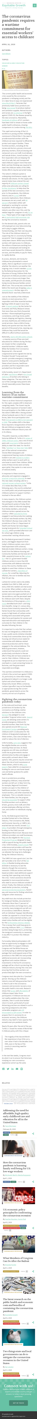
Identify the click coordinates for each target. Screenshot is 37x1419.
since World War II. (9, 103)
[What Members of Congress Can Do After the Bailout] (18, 1244)
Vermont (5, 715)
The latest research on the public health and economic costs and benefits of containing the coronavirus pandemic (18, 1305)
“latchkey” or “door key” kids (17, 448)
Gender (5, 66)
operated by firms (20, 513)
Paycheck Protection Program (16, 838)
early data (17, 743)
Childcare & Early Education (13, 63)
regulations (13, 374)
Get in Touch (18, 1403)
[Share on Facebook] (3, 1068)
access (13, 991)
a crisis (16, 195)
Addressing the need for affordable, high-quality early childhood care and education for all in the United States (16, 1116)
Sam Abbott (6, 54)
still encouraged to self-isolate (13, 1011)
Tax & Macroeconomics (11, 1228)
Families (6, 1132)
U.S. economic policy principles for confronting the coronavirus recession (17, 1212)
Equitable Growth (11, 1315)
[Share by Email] (17, 1068)
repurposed (11, 108)
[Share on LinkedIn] (12, 1068)
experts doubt (23, 845)
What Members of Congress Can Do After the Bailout (18, 1260)
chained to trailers (23, 457)
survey (29, 268)
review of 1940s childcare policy (17, 439)
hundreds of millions (9, 120)
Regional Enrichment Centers (14, 728)
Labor (6, 1135)
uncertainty (13, 443)
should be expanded (9, 800)
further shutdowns (9, 188)
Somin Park (22, 1219)
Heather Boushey (11, 1219)
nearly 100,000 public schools (21, 337)
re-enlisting (17, 113)
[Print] (21, 1068)
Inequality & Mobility (18, 1132)
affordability (23, 991)
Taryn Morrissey (10, 1126)
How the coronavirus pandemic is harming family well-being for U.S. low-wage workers (17, 1167)
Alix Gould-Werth (11, 1175)
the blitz (29, 127)
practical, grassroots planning (13, 478)
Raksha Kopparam (24, 1175)
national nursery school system (14, 483)
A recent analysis (12, 306)
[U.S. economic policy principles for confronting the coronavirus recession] (18, 1195)
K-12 (3, 69)
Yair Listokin (9, 1367)
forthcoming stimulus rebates (18, 923)
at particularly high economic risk (17, 217)
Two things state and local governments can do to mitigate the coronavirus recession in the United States (17, 1357)
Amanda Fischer (10, 1265)
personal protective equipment (13, 890)
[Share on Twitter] (8, 1068)
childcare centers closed (19, 183)
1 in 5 (22, 927)
